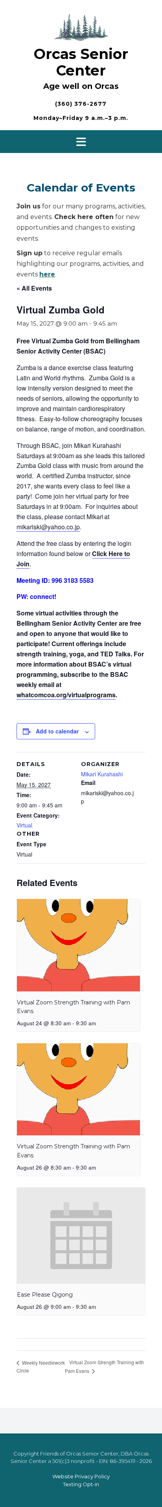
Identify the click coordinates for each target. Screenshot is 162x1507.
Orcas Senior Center (81, 62)
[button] (81, 141)
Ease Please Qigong (45, 1294)
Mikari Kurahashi (102, 774)
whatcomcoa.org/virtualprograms (66, 694)
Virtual (24, 825)
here (47, 274)
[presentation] (78, 945)
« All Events (34, 288)
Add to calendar (57, 731)
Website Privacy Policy (81, 1476)
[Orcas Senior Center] (81, 26)
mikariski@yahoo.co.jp (48, 526)
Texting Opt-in (81, 1484)
